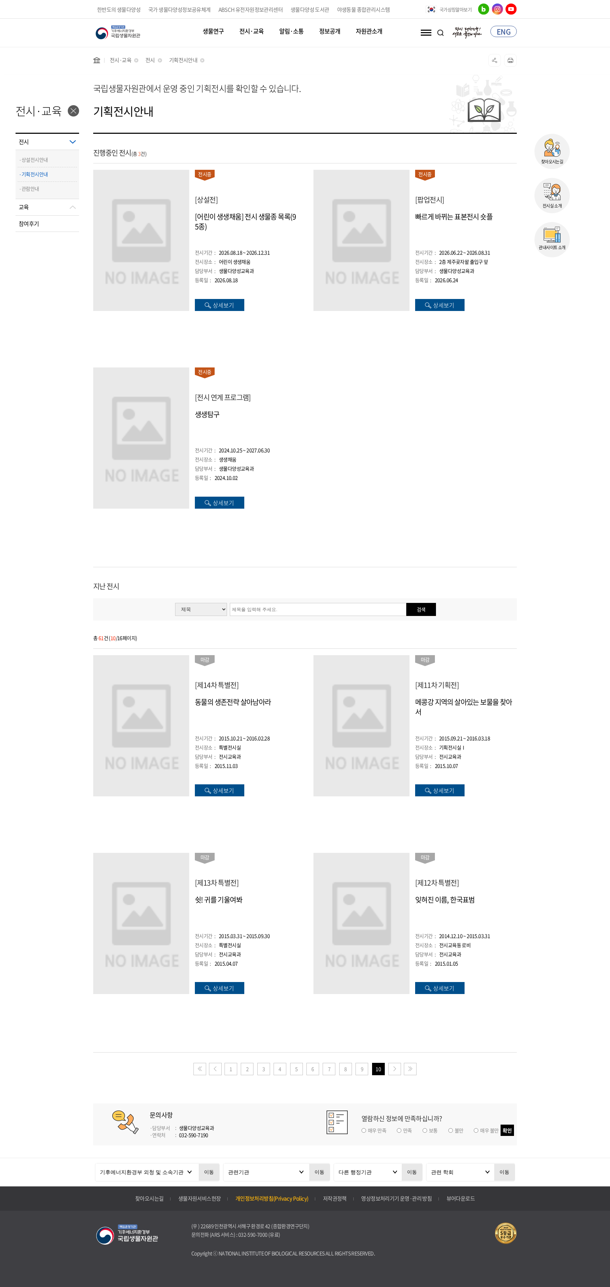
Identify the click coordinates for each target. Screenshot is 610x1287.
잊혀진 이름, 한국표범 (445, 900)
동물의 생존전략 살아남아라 (233, 702)
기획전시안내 (35, 174)
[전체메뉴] (425, 32)
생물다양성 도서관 (310, 9)
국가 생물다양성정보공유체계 (179, 9)
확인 (507, 1130)
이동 (209, 1172)
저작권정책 (335, 1198)
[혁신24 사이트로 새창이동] (467, 31)
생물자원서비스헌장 (199, 1198)
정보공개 (329, 31)
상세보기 (223, 305)
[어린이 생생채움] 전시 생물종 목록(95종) (245, 222)
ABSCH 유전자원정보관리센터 (251, 9)
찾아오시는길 (149, 1198)
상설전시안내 (35, 159)
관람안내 (30, 188)
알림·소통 (291, 31)
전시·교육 (251, 31)
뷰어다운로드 (461, 1198)
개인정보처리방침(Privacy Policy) (272, 1198)
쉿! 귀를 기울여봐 (218, 900)
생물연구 (213, 31)
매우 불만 (489, 1130)
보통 (433, 1130)
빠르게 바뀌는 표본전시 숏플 (453, 217)
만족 (407, 1130)
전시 (24, 141)
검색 (421, 609)
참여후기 (29, 223)
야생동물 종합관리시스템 (363, 9)
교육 (24, 207)
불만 (459, 1130)
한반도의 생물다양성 (118, 9)
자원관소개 (369, 31)
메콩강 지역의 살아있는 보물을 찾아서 (463, 707)
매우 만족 (377, 1130)
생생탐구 (207, 414)
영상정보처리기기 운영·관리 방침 (396, 1198)
